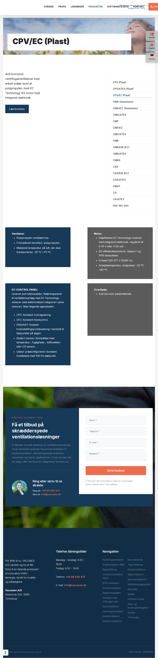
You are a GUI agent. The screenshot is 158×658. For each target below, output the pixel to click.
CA (115, 192)
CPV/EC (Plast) (121, 95)
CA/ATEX (118, 199)
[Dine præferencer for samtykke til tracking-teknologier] (5, 653)
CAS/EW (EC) (121, 173)
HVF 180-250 (121, 205)
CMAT (116, 186)
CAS (115, 166)
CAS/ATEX (119, 179)
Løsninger (77, 6)
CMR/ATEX (119, 153)
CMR (115, 140)
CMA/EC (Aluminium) (125, 108)
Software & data (118, 6)
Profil (62, 6)
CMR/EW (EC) (121, 147)
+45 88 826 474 (51, 490)
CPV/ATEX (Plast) (123, 88)
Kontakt (138, 6)
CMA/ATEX (119, 114)
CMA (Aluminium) (123, 101)
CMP (115, 121)
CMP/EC (118, 127)
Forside (49, 6)
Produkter (96, 6)
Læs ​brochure (17, 109)
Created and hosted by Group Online (23, 652)
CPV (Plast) (119, 82)
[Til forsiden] (21, 8)
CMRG (116, 160)
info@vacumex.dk (51, 494)
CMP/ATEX (119, 134)
